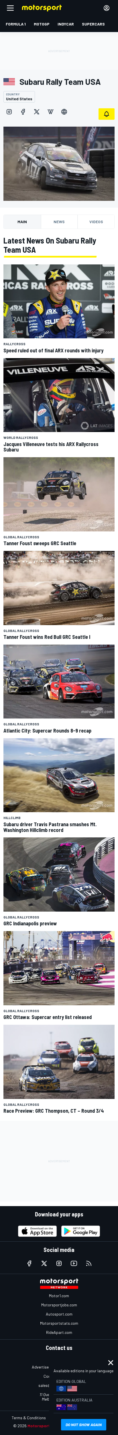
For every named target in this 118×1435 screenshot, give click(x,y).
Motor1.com (59, 1295)
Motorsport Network (47, 1425)
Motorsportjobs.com (59, 1304)
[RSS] (89, 1263)
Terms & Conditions (29, 1417)
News (59, 221)
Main (22, 221)
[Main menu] (10, 8)
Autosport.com (59, 1314)
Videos (96, 221)
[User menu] (106, 8)
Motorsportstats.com (59, 1323)
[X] (36, 111)
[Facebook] (23, 111)
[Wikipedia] (50, 111)
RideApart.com (59, 1332)
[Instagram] (9, 111)
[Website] (64, 111)
